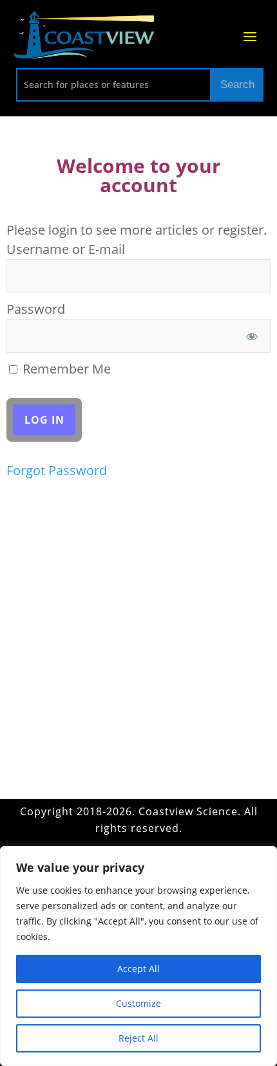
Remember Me (65, 368)
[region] (138, 956)
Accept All (138, 968)
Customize (138, 1003)
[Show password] (252, 336)
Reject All (138, 1038)
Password (35, 309)
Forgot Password (56, 470)
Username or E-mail (65, 249)
